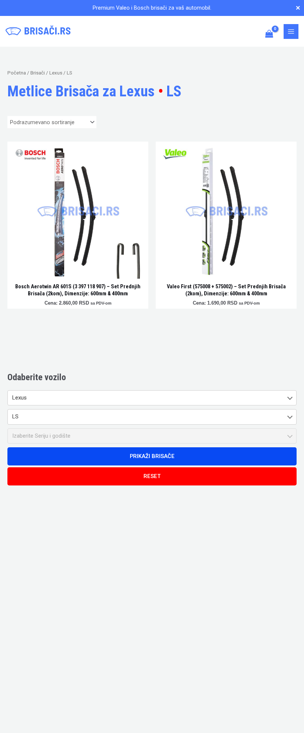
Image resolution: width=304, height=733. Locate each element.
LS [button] (15, 416)
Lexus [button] (19, 397)
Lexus (55, 73)
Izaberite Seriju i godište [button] (41, 435)
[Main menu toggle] (291, 31)
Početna (16, 73)
